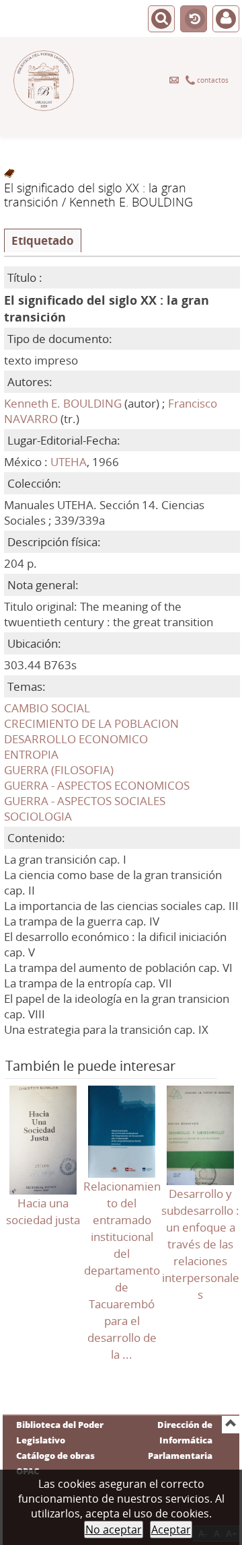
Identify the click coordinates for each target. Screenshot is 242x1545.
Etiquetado (42, 240)
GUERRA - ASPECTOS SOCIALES (84, 800)
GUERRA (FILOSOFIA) (59, 770)
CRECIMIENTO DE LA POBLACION (91, 723)
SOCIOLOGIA (38, 816)
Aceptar (171, 1529)
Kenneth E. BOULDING (63, 403)
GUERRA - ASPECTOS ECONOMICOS (97, 785)
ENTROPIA (31, 754)
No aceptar (113, 1529)
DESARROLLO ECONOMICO (76, 739)
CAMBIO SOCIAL (47, 708)
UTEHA (68, 461)
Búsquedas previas (193, 19)
